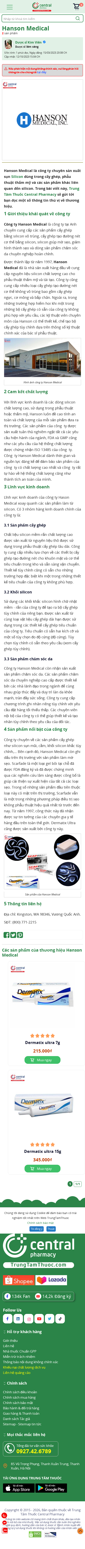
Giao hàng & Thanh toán (21, 1413)
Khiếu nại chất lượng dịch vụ (24, 1367)
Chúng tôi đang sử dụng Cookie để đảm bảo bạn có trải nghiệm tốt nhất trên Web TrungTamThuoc (40, 1218)
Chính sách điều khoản (20, 1392)
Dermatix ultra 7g (42, 1042)
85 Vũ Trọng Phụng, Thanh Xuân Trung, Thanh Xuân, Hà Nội (45, 1466)
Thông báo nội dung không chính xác (30, 1362)
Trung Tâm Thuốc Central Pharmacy (51, 1512)
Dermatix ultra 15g (42, 1151)
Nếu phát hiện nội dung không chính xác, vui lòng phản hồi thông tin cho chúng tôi (43, 70)
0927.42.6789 (33, 1451)
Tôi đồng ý (36, 1229)
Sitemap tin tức (29, 1424)
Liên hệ (8, 1346)
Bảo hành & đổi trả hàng (21, 1408)
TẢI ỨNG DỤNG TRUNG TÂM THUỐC (32, 1478)
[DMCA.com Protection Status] (35, 1535)
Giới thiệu (10, 1340)
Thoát (51, 1229)
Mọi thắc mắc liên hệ (26, 1435)
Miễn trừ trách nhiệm (19, 1356)
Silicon (17, 176)
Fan (21, 1296)
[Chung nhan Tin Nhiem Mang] (50, 1535)
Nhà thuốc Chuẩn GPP (19, 1351)
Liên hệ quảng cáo (16, 1372)
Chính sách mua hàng (19, 1397)
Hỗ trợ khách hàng (24, 1332)
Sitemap (9, 1424)
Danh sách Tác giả (16, 1418)
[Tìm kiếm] (77, 18)
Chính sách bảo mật (40, 1223)
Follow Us (12, 1310)
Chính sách (17, 1383)
